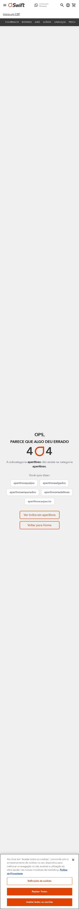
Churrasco (12, 22)
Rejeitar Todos (39, 891)
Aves (37, 22)
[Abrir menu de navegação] (5, 5)
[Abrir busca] (62, 5)
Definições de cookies (40, 881)
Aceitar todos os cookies (39, 902)
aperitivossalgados (54, 483)
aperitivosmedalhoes (56, 492)
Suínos (47, 22)
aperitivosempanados (23, 492)
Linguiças (60, 22)
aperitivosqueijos (24, 483)
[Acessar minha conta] (68, 5)
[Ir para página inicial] (16, 5)
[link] (11, 14)
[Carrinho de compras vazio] (74, 5)
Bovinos (27, 22)
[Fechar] (73, 860)
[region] (39, 881)
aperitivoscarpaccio (39, 501)
